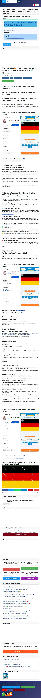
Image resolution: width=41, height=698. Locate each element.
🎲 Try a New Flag (6, 504)
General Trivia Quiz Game (30, 578)
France (9, 334)
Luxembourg (12, 334)
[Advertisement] (20, 57)
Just (4, 1)
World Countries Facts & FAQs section (11, 224)
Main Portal (31, 687)
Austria (30, 333)
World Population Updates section (7, 214)
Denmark (17, 334)
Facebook (10, 690)
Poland (20, 334)
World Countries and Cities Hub (19, 233)
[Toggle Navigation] (2, 5)
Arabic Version (24, 687)
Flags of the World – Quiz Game (29, 568)
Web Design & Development (20, 534)
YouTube (4, 690)
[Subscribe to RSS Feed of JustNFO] (10, 694)
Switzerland (24, 334)
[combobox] (11, 1)
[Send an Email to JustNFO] (7, 694)
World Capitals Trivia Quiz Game (11, 578)
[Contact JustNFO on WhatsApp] (3, 694)
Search (19, 1)
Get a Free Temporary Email (20, 651)
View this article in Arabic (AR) (8, 81)
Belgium (29, 334)
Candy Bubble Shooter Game (11, 569)
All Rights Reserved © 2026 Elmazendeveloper (11, 687)
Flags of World (19, 161)
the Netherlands (34, 333)
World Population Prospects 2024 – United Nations (15, 38)
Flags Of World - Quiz (20, 158)
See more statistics (7, 44)
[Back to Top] (39, 696)
